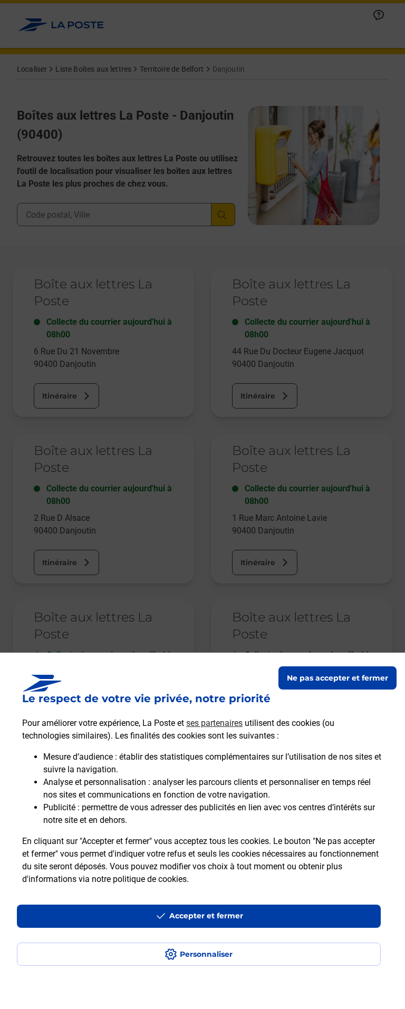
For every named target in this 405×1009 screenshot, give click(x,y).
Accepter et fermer (206, 915)
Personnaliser (206, 954)
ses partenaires (214, 723)
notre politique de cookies (139, 879)
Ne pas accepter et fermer (337, 678)
